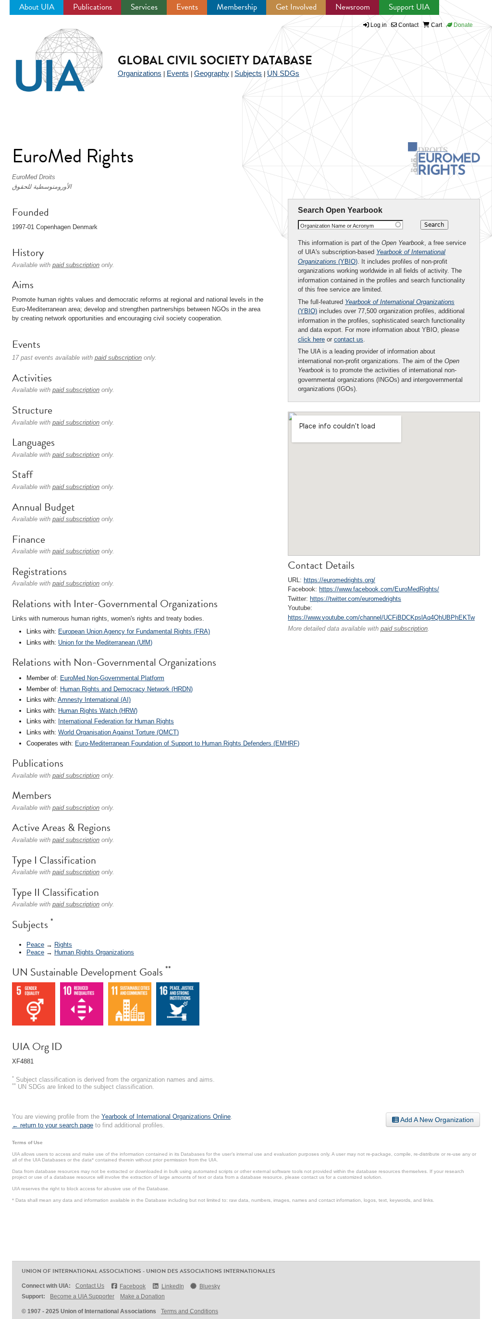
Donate (462, 25)
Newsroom (352, 7)
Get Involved (296, 7)
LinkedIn (172, 1286)
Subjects (248, 73)
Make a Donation (142, 1296)
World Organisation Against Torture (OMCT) (118, 732)
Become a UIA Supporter (82, 1296)
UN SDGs (283, 73)
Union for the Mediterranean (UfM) (105, 642)
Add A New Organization (436, 1120)
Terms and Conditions (189, 1311)
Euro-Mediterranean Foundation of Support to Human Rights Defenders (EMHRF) (187, 743)
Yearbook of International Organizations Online (166, 1116)
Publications (92, 7)
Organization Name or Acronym (337, 226)
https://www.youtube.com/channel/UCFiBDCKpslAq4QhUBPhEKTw (381, 617)
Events (187, 7)
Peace (35, 944)
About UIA (36, 7)
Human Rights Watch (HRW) (97, 710)
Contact (407, 25)
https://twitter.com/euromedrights (355, 598)
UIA (48, 54)
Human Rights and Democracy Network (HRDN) (126, 689)
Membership (237, 7)
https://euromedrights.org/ (339, 580)
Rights (63, 944)
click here (311, 339)
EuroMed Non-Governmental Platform (112, 678)
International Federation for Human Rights (116, 721)
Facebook (133, 1286)
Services (144, 7)
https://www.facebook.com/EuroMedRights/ (379, 589)
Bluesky (209, 1286)
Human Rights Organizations (94, 952)
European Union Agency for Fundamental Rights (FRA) (134, 631)
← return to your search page (52, 1125)
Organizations (139, 73)
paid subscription (404, 628)
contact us (348, 339)
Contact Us (89, 1285)
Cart (436, 25)
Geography (211, 73)
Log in (378, 25)
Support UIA (409, 7)
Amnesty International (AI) (94, 699)
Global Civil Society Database (215, 60)
